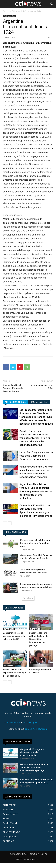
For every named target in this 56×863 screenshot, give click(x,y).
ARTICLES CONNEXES (15, 402)
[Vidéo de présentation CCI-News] (41, 658)
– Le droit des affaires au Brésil (40, 387)
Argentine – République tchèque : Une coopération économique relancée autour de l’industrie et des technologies (35, 491)
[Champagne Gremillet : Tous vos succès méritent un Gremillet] (10, 559)
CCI (5, 417)
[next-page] (9, 523)
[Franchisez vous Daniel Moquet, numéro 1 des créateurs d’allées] (10, 588)
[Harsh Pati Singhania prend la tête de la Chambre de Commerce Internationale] (10, 456)
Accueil (6, 11)
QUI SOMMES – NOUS (18, 854)
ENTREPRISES (9, 629)
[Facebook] (6, 367)
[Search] (52, 4)
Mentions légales (30, 722)
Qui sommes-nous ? (11, 722)
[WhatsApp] (27, 367)
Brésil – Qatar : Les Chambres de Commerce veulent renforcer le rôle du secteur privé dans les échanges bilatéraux (34, 438)
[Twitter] (13, 367)
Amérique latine (35, 11)
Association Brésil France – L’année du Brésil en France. (13, 388)
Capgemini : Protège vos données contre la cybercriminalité (14, 636)
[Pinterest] (20, 367)
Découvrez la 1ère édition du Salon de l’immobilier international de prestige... (38, 639)
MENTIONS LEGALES (38, 854)
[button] (5, 4)
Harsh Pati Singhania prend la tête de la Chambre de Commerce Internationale (36, 456)
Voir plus (27, 598)
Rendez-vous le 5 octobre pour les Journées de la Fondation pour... (35, 543)
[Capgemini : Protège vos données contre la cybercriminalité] (15, 622)
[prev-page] (5, 523)
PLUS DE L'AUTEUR (39, 402)
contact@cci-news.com (36, 728)
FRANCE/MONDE (19, 11)
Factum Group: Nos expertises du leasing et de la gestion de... (14, 672)
